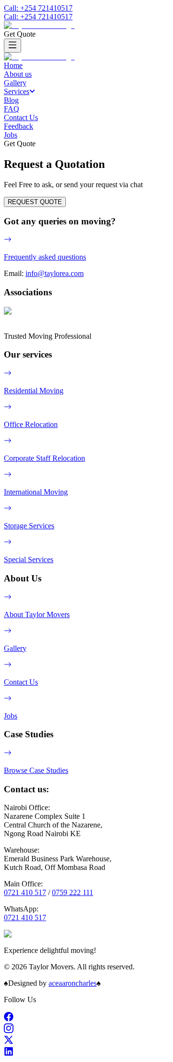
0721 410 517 (25, 892)
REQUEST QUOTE (35, 202)
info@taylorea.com (54, 273)
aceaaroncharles (73, 983)
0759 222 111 (72, 892)
